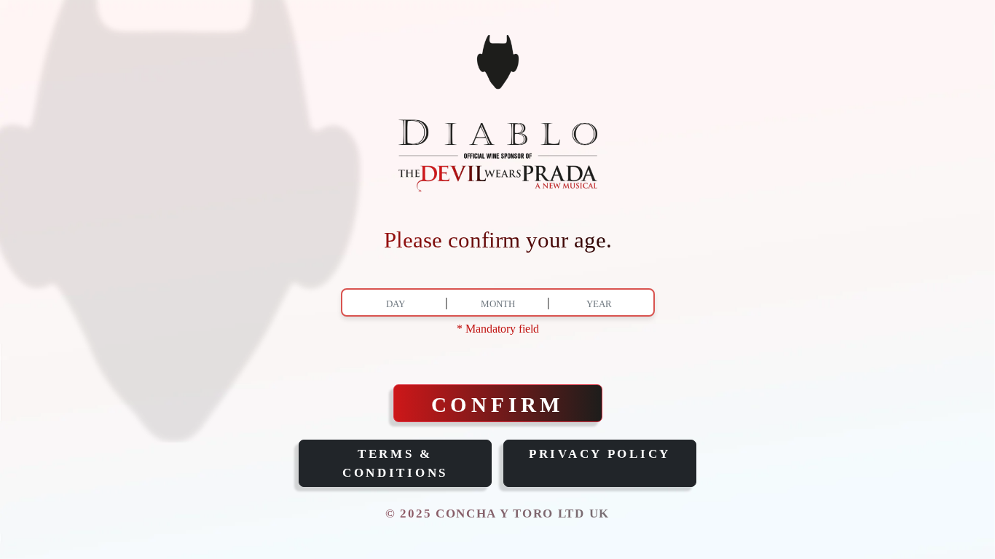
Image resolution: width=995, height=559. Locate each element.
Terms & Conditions (395, 463)
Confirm (498, 404)
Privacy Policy (600, 454)
